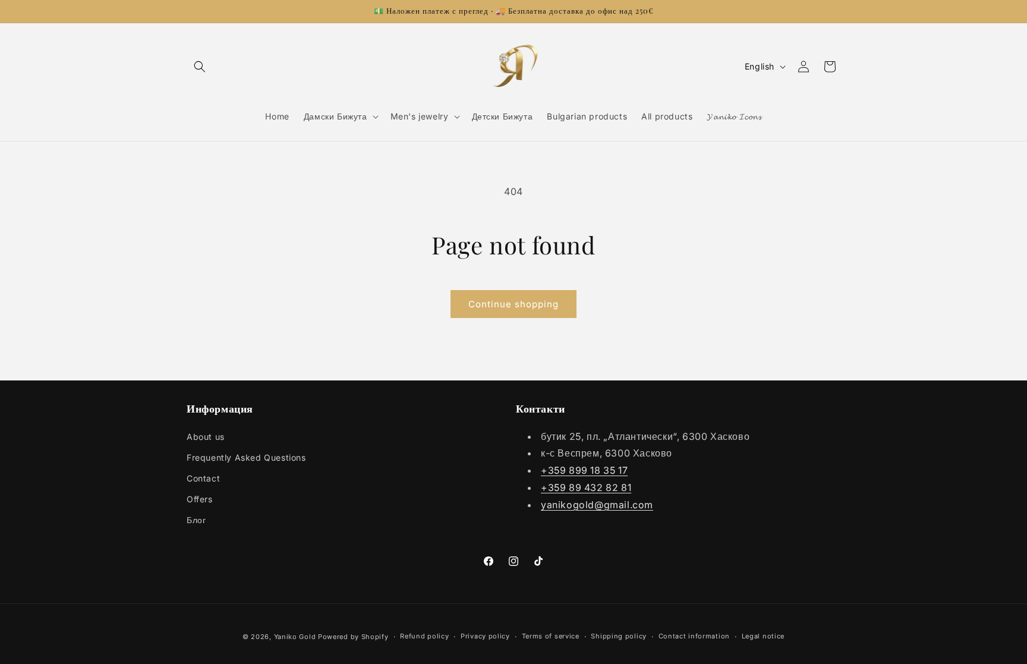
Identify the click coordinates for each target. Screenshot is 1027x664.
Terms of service (550, 636)
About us (206, 437)
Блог (196, 520)
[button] (200, 67)
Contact (203, 478)
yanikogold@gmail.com (597, 505)
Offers (200, 499)
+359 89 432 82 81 (586, 487)
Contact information (694, 636)
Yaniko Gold (295, 636)
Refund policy (424, 636)
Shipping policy (619, 636)
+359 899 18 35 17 (584, 470)
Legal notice (763, 636)
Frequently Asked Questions (246, 457)
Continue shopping (513, 304)
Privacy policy (485, 636)
